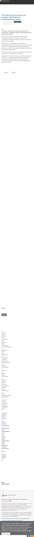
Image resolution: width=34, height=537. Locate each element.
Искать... (3, 308)
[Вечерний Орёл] (4, 1)
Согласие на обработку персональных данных (12, 520)
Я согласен (6, 534)
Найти (4, 315)
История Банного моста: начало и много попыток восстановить (6, 419)
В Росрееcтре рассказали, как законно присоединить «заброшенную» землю (14, 17)
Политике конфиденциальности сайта (20, 530)
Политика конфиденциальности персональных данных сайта (15, 518)
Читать (4, 458)
